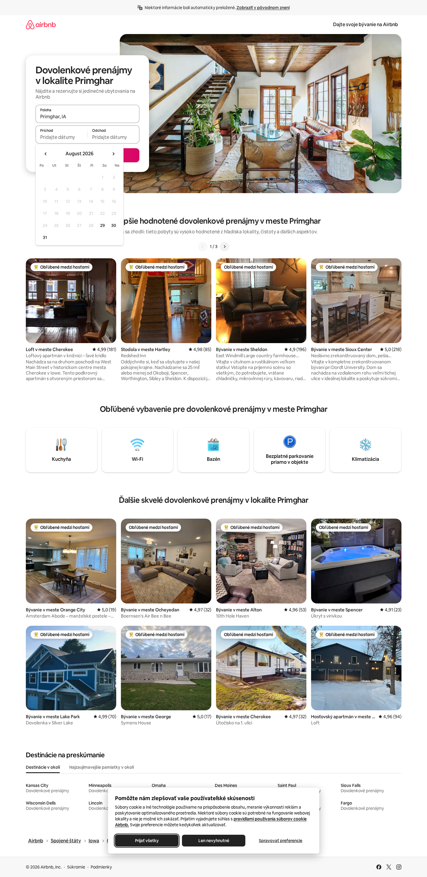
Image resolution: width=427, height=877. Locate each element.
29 (102, 225)
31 (45, 237)
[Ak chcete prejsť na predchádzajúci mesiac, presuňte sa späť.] (46, 154)
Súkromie (76, 867)
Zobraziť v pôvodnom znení (263, 7)
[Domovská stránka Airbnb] (41, 24)
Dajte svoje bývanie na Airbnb (365, 24)
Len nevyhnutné (213, 840)
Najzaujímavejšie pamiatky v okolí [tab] (101, 767)
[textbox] (61, 137)
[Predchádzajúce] (202, 246)
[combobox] (87, 116)
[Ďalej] (224, 246)
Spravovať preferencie (280, 840)
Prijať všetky (146, 840)
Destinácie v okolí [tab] (43, 767)
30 (113, 225)
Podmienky (101, 867)
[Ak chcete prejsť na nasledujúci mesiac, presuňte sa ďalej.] (113, 154)
